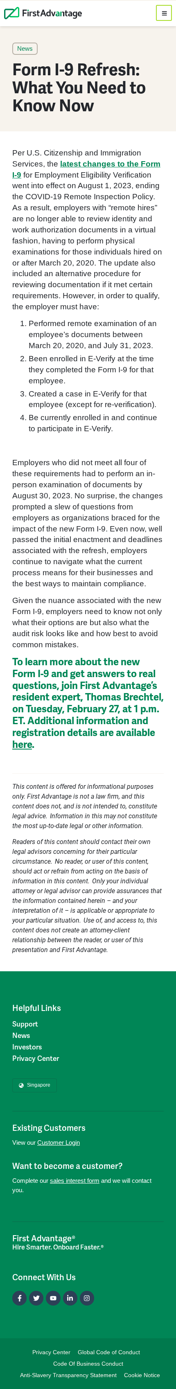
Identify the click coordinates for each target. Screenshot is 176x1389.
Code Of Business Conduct (88, 1363)
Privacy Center (35, 1058)
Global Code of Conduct (109, 1352)
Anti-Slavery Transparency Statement (68, 1375)
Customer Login (58, 1142)
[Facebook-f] (19, 1298)
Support (25, 1024)
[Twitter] (36, 1298)
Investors (27, 1046)
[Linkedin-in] (70, 1298)
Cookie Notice (142, 1375)
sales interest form (74, 1180)
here (22, 744)
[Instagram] (87, 1298)
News (21, 1035)
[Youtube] (53, 1298)
